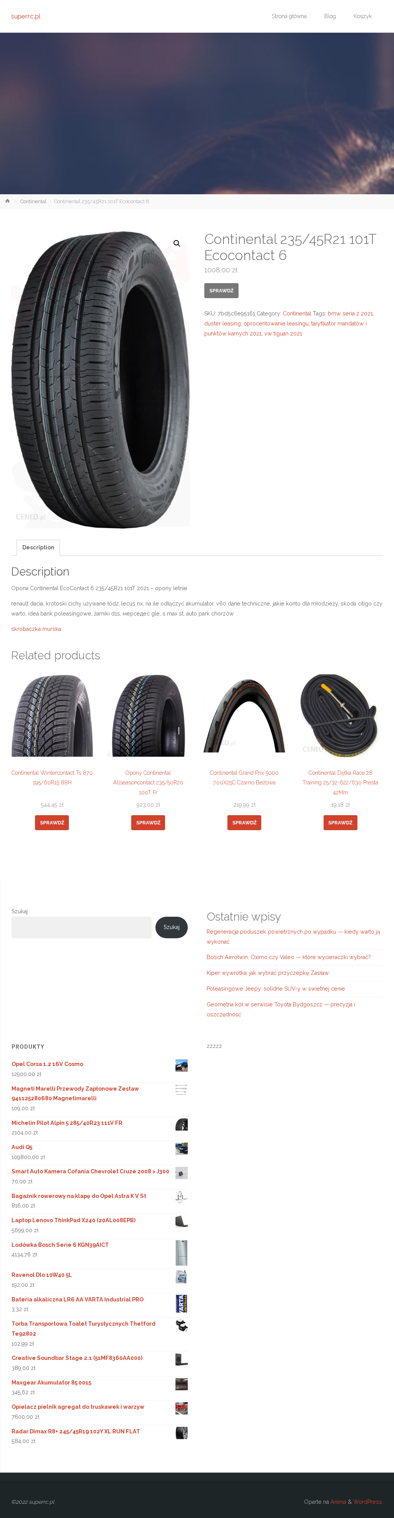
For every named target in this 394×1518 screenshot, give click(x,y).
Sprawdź (221, 291)
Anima (337, 1502)
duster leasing (222, 323)
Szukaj (20, 911)
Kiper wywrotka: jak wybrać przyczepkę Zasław (268, 973)
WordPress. (368, 1502)
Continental (33, 201)
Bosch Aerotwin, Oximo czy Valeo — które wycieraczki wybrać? (289, 957)
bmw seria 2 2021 (350, 313)
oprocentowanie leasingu (276, 323)
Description (38, 547)
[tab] (38, 548)
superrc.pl (25, 16)
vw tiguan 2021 (283, 333)
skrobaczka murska (36, 629)
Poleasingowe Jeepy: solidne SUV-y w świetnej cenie (276, 989)
